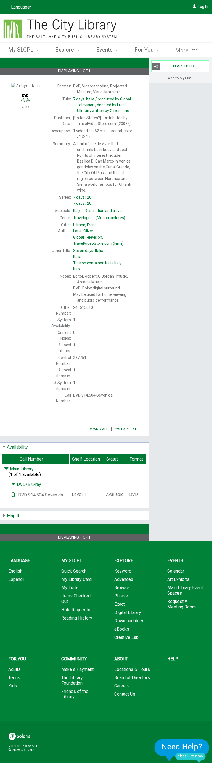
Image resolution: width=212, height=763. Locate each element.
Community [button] (74, 658)
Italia (88, 250)
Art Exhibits (178, 579)
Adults (14, 669)
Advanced (123, 579)
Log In (203, 6)
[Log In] (194, 6)
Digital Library (127, 612)
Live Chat (182, 750)
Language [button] (19, 560)
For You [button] (144, 49)
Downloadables (129, 620)
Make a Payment (77, 669)
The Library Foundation (72, 680)
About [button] (121, 658)
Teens (14, 677)
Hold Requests (75, 609)
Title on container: (97, 263)
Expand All (98, 429)
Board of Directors (132, 677)
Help (172, 658)
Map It (13, 515)
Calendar (175, 571)
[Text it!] (13, 495)
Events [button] (105, 49)
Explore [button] (65, 49)
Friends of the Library (74, 694)
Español (16, 579)
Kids (12, 685)
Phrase (121, 596)
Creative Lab (126, 637)
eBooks (121, 629)
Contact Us (124, 694)
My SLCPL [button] (21, 49)
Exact (119, 604)
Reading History (76, 618)
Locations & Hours (132, 669)
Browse (121, 587)
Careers (121, 685)
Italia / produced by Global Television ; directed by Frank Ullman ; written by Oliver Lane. (102, 105)
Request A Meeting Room (181, 604)
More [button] (182, 50)
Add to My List (179, 78)
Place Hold (183, 66)
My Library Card (76, 579)
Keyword (122, 571)
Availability (17, 447)
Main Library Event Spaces (185, 590)
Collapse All (127, 429)
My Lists (69, 587)
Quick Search (73, 571)
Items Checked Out (76, 598)
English (15, 571)
